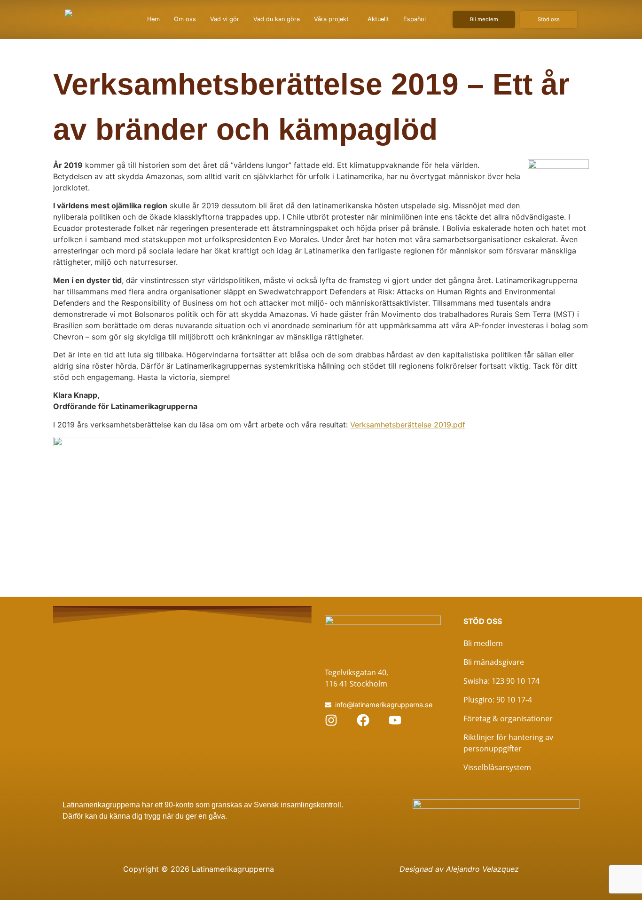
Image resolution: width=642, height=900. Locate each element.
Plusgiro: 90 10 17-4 (497, 700)
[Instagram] (331, 720)
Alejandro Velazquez (482, 869)
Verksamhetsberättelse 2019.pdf (407, 424)
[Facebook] (363, 720)
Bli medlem (483, 643)
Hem (153, 19)
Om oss (185, 19)
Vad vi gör (224, 19)
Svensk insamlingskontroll (296, 805)
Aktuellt (378, 19)
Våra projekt (331, 19)
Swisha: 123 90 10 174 (501, 681)
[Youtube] (395, 720)
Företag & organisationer (508, 718)
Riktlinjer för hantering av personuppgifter (508, 743)
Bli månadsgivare (493, 662)
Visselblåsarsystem (497, 767)
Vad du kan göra (276, 19)
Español (414, 19)
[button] (333, 19)
